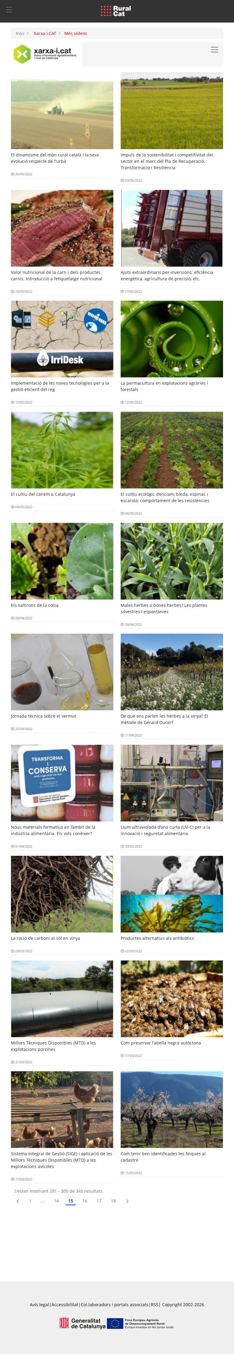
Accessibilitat (64, 1304)
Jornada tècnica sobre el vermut (43, 716)
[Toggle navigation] (9, 9)
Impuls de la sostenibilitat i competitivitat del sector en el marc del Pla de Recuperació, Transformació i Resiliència (167, 161)
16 (84, 1201)
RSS (154, 1304)
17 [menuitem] (99, 1201)
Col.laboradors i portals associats (114, 1304)
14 (56, 1201)
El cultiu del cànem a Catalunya (43, 494)
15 (70, 1201)
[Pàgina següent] (127, 1201)
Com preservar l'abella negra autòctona (161, 1043)
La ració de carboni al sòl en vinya (45, 938)
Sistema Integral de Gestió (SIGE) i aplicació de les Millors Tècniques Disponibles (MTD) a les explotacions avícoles (61, 1160)
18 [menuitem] (113, 1201)
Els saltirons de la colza (34, 605)
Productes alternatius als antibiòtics (157, 938)
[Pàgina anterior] (17, 1201)
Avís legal (39, 1304)
